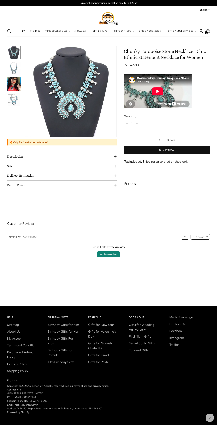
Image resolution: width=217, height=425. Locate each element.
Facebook (176, 331)
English (204, 9)
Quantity (130, 116)
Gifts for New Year (101, 325)
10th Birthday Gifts (61, 362)
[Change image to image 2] (14, 68)
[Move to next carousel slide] (207, 291)
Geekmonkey (35, 385)
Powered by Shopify (18, 412)
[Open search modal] (9, 31)
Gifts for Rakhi (98, 362)
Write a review (108, 254)
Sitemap (13, 325)
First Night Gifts (140, 336)
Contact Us (177, 324)
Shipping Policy (17, 371)
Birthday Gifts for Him (63, 325)
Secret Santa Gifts (142, 343)
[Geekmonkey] (108, 18)
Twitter (174, 344)
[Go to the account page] (201, 31)
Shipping (149, 161)
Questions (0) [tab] (30, 236)
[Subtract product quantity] (127, 123)
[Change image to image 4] (14, 99)
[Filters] (185, 237)
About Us (13, 331)
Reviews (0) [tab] (14, 236)
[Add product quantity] (137, 123)
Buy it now (166, 150)
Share (132, 183)
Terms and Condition (21, 345)
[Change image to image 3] (14, 84)
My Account (15, 338)
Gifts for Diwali (99, 355)
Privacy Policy (17, 364)
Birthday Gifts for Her (63, 331)
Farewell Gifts (139, 350)
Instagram (176, 338)
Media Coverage (181, 317)
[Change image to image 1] (14, 52)
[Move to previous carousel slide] (199, 291)
